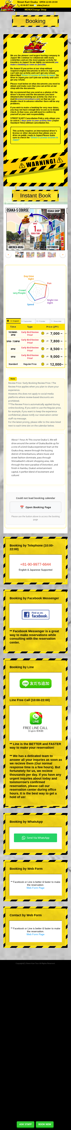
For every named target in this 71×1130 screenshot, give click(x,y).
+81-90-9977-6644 (35, 564)
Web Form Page (35, 887)
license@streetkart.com (27, 99)
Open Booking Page (38, 507)
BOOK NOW (44, 1124)
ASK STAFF (25, 1124)
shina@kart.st (43, 5)
